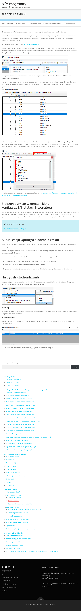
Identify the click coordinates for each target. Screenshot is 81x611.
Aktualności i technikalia (10, 577)
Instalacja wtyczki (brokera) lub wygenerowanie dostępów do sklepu (28, 390)
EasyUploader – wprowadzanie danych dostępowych (23, 421)
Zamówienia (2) (11, 463)
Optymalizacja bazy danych (14, 545)
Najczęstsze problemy (13, 548)
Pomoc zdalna (6, 581)
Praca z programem (10, 490)
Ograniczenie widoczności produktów (20, 504)
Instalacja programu (12, 382)
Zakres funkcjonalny (12, 385)
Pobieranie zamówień (13, 492)
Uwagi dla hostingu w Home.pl (15, 434)
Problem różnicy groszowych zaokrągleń (19, 539)
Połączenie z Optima (12, 456)
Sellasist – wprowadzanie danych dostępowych (21, 427)
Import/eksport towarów (13, 495)
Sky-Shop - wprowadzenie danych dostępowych (21, 447)
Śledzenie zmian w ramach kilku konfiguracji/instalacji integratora (27, 205)
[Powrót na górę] (40, 599)
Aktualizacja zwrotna (12, 507)
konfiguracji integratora (31, 44)
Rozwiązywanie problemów (13, 533)
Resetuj (5, 307)
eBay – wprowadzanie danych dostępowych (20, 411)
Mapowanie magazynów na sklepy (17, 440)
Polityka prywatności (9, 584)
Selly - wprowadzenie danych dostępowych (19, 443)
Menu (77, 4)
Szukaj (75, 367)
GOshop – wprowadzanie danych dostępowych (21, 424)
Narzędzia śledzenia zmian (21, 277)
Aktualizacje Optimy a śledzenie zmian (30, 240)
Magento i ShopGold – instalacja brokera (19, 399)
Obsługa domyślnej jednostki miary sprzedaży (20, 529)
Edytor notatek (10, 526)
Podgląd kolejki (9, 317)
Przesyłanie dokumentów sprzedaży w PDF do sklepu (25, 509)
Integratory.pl (6, 571)
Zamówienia (10, 460)
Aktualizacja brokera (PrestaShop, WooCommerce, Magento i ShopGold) (29, 437)
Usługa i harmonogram (13, 472)
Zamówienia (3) (11, 466)
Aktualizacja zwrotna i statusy (15, 476)
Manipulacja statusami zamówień (18, 513)
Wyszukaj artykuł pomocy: (10, 363)
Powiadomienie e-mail (15, 516)
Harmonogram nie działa (14, 542)
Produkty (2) (10, 485)
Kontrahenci (10, 479)
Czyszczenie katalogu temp (14, 535)
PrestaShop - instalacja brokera (16, 392)
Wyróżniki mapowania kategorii (15, 229)
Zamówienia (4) (11, 469)
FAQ (3, 574)
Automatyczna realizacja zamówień (17, 522)
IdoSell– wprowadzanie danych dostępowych (20, 405)
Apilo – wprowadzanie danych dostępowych (20, 431)
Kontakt (4, 591)
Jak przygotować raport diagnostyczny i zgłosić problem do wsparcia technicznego (32, 551)
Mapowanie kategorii (14, 498)
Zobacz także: (14, 224)
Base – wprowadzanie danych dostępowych (20, 402)
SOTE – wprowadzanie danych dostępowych (20, 415)
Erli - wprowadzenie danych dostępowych (19, 450)
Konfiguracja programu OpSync (15, 454)
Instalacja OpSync (10, 377)
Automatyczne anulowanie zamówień (18, 519)
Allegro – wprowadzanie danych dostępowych (20, 418)
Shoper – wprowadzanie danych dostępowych (20, 408)
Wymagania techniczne (13, 379)
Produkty (9, 482)
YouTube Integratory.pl (9, 587)
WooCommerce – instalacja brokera (17, 395)
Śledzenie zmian (13, 501)
